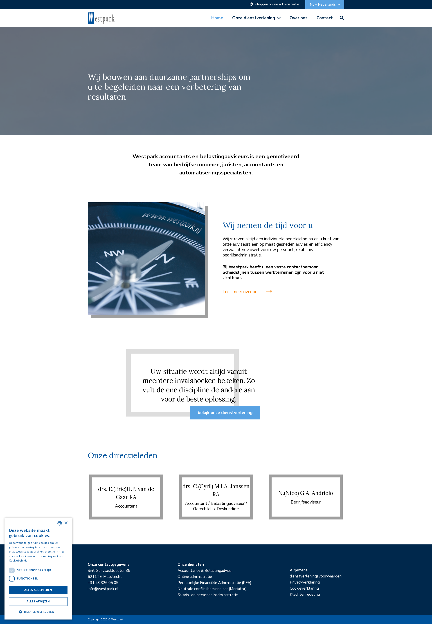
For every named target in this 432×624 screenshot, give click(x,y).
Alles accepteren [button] (38, 590)
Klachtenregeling (305, 594)
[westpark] (101, 18)
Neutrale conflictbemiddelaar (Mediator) (212, 588)
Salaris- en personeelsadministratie (208, 594)
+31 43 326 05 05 (103, 582)
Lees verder (35, 560)
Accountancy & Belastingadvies (205, 570)
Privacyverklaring (305, 582)
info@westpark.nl (103, 588)
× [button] (66, 523)
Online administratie (195, 576)
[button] (324, 4)
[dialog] (38, 569)
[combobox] (59, 523)
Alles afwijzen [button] (38, 601)
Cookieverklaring (304, 588)
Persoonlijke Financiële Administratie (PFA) (214, 582)
